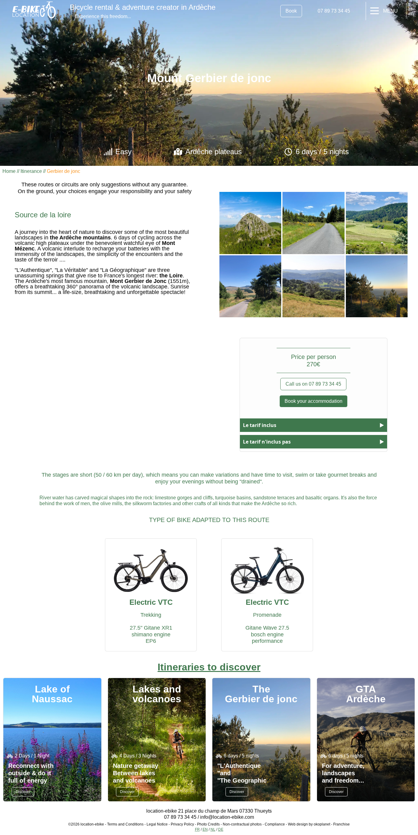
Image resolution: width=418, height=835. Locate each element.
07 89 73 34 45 (180, 817)
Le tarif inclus (259, 425)
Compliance (275, 824)
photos (256, 824)
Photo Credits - (210, 824)
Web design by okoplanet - (310, 824)
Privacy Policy (182, 824)
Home (9, 171)
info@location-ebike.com (227, 817)
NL (213, 829)
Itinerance (31, 171)
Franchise (341, 824)
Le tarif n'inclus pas (267, 441)
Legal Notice (157, 824)
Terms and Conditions (125, 824)
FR (197, 829)
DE (220, 829)
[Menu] (374, 11)
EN (205, 829)
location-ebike (92, 824)
